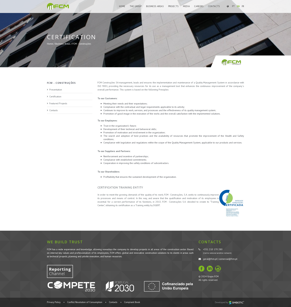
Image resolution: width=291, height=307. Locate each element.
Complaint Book (132, 302)
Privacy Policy (53, 302)
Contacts (214, 6)
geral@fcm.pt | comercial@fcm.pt (220, 258)
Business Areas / (63, 43)
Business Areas (155, 6)
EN (238, 6)
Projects (173, 6)
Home (122, 6)
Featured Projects (58, 103)
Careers (199, 6)
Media (186, 6)
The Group (136, 6)
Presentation (55, 89)
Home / (51, 43)
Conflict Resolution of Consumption (84, 302)
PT (233, 6)
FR (243, 6)
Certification (55, 96)
